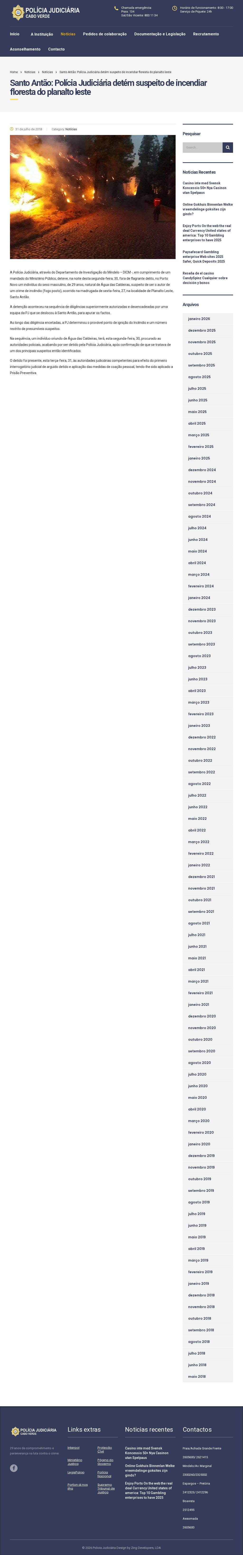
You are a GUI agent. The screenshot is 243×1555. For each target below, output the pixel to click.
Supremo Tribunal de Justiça (106, 1488)
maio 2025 (197, 411)
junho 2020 (198, 1086)
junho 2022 (197, 807)
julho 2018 (196, 1353)
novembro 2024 (202, 481)
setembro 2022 (201, 772)
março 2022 (198, 842)
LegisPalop (76, 1472)
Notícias (68, 34)
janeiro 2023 (199, 725)
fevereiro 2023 (201, 714)
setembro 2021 (201, 911)
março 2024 (199, 574)
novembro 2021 (201, 888)
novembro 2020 (202, 1028)
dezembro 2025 (202, 330)
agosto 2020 (199, 1062)
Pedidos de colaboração (105, 34)
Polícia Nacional (104, 1474)
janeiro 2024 (199, 597)
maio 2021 (197, 958)
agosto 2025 (199, 377)
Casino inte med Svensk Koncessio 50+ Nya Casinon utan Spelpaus (204, 188)
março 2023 (198, 702)
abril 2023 (197, 690)
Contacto (56, 49)
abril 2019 (196, 1248)
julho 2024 (197, 528)
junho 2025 (197, 400)
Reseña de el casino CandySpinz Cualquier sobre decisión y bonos (205, 278)
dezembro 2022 (202, 737)
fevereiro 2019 (200, 1272)
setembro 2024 (201, 504)
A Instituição (42, 34)
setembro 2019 (201, 1190)
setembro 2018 (201, 1330)
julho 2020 (197, 1074)
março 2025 (198, 435)
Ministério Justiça (75, 1462)
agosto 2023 (199, 656)
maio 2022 (197, 818)
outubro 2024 (200, 493)
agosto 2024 (199, 516)
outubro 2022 (200, 760)
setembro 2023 (201, 644)
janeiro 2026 (199, 318)
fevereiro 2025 (201, 446)
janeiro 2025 (199, 458)
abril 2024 (197, 563)
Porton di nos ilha (78, 1486)
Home (14, 72)
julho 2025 (197, 388)
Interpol (73, 1448)
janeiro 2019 (198, 1283)
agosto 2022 (199, 783)
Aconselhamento (25, 49)
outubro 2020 (200, 1039)
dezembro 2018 (201, 1295)
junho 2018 (197, 1365)
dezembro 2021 (201, 876)
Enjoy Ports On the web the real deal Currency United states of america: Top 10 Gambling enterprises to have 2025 (207, 233)
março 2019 (198, 1260)
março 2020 (199, 1121)
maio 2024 (197, 551)
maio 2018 (197, 1376)
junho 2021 (197, 946)
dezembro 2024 (202, 470)
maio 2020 (197, 1097)
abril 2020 (197, 1109)
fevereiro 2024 (201, 586)
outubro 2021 (199, 900)
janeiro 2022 (199, 865)
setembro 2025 (201, 365)
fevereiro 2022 (201, 853)
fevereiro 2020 (201, 1132)
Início (14, 34)
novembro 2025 (202, 342)
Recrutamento (206, 34)
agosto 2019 (199, 1202)
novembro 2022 (202, 749)
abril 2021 (196, 969)
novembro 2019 (201, 1167)
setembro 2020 (201, 1051)
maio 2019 (197, 1237)
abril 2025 (197, 423)
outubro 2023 (200, 632)
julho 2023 (197, 667)
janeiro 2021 (198, 1004)
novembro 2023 (202, 621)
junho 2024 (198, 539)
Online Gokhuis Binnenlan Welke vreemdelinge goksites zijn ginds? (208, 209)
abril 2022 (197, 830)
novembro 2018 (201, 1306)
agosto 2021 (199, 923)
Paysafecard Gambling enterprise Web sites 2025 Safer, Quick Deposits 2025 (204, 256)
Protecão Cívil (105, 1449)
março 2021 (198, 981)
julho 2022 (197, 795)
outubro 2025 (200, 353)
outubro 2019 (199, 1179)
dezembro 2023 (202, 609)
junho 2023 (197, 679)
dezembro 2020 (202, 1016)
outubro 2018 (199, 1318)
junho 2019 (197, 1225)
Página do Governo (105, 1462)
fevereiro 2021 (200, 993)
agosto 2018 (199, 1341)
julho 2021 (196, 935)
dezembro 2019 (201, 1155)
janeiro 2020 (199, 1144)
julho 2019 (196, 1214)
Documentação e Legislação (160, 34)
